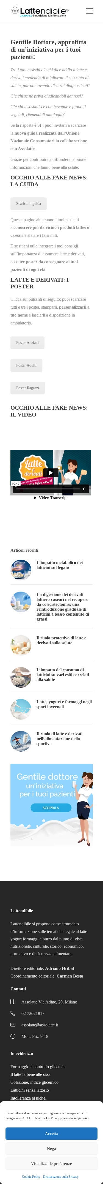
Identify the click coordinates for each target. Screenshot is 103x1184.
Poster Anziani (27, 343)
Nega (51, 1148)
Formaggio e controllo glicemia (37, 1066)
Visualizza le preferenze (51, 1163)
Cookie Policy (31, 1177)
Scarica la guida (28, 204)
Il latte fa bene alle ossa (30, 1074)
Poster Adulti (26, 365)
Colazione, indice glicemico (34, 1082)
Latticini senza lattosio (29, 1090)
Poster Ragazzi (27, 388)
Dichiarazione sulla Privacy (61, 1177)
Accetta (51, 1133)
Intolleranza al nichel (28, 1098)
